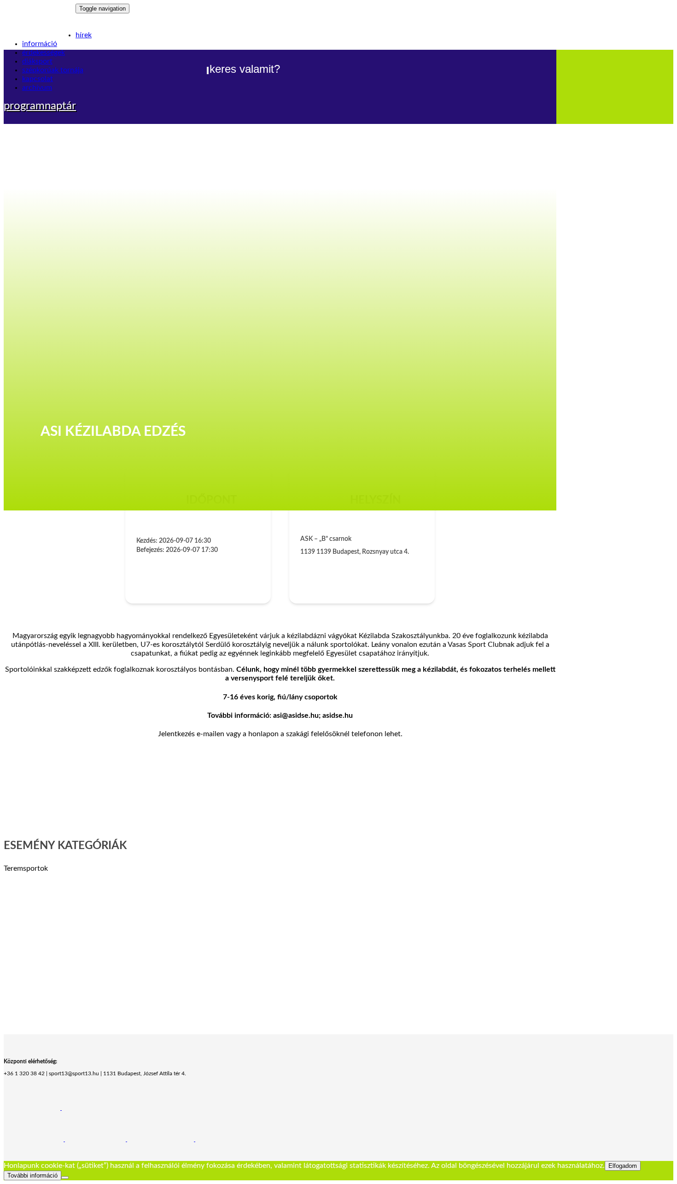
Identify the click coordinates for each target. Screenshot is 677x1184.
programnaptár (40, 105)
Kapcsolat (37, 78)
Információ (39, 43)
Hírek (84, 35)
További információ (32, 1175)
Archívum (37, 87)
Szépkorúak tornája (52, 70)
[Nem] (65, 1177)
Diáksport (37, 61)
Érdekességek (43, 52)
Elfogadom (622, 1165)
